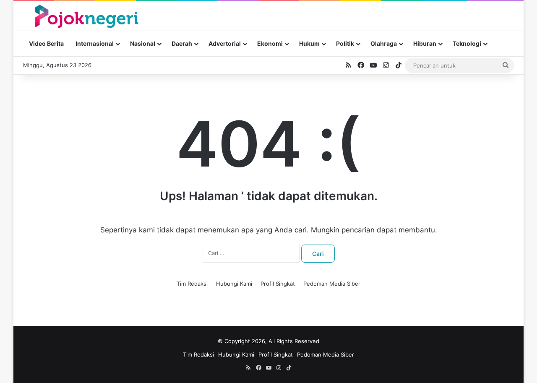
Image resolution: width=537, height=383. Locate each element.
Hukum (309, 43)
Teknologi (467, 43)
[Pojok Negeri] (86, 16)
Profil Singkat (278, 283)
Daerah (182, 43)
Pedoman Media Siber (331, 283)
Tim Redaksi (192, 283)
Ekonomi (270, 43)
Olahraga (383, 43)
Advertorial (225, 43)
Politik (345, 43)
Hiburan (424, 43)
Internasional (95, 43)
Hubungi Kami (234, 283)
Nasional (142, 43)
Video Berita (46, 43)
